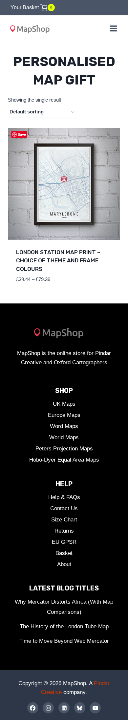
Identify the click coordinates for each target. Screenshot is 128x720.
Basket (64, 553)
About (64, 564)
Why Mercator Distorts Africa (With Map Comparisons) (64, 607)
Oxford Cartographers (80, 362)
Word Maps (64, 426)
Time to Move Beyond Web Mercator (64, 641)
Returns (64, 531)
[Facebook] (32, 707)
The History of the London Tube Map (64, 626)
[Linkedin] (64, 707)
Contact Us (64, 508)
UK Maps (64, 404)
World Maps (64, 437)
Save (22, 134)
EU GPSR (64, 542)
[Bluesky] (79, 707)
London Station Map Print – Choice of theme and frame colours (58, 260)
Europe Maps (64, 415)
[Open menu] (113, 29)
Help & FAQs (64, 497)
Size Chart (64, 519)
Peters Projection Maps (64, 448)
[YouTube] (95, 707)
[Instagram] (48, 707)
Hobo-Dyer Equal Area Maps (64, 460)
